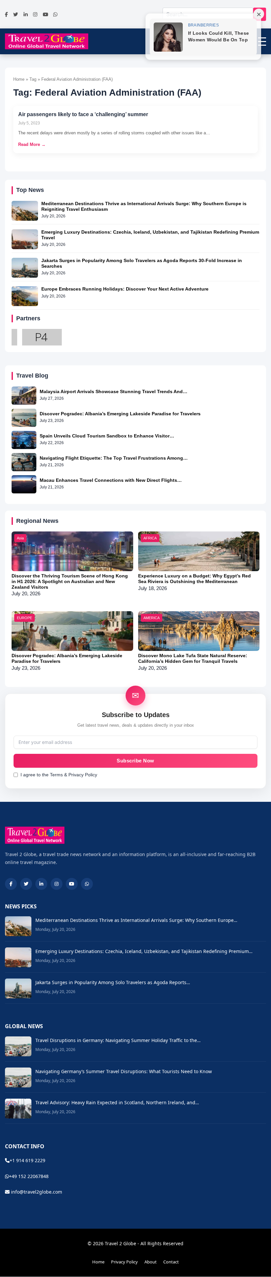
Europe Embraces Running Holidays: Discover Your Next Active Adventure (125, 289)
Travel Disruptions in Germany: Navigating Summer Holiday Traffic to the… (118, 1040)
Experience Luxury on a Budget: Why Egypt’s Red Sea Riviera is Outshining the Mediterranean (194, 578)
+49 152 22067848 (29, 1176)
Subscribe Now (135, 760)
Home (98, 1262)
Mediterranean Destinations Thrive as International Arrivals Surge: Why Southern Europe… (136, 920)
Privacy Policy (124, 1262)
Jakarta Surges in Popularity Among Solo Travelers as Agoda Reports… (112, 982)
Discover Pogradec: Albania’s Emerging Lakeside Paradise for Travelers (120, 413)
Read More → (32, 144)
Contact (171, 1262)
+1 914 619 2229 (27, 1160)
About (150, 1262)
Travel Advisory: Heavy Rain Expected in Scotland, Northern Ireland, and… (117, 1102)
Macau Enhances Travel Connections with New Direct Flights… (111, 480)
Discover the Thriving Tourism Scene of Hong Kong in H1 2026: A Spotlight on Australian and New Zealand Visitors (70, 581)
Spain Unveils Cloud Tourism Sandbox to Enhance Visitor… (107, 435)
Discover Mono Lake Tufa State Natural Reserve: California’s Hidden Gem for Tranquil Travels (192, 658)
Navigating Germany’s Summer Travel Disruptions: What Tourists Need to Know (123, 1071)
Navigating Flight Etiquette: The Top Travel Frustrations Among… (114, 458)
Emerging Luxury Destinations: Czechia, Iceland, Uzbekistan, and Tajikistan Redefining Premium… (143, 951)
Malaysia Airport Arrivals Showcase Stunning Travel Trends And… (113, 391)
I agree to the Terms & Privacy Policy (58, 774)
